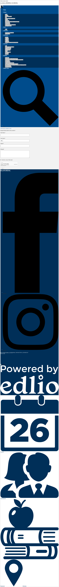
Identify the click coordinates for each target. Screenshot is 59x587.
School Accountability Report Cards (11, 63)
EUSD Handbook (8, 67)
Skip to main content (4, 0)
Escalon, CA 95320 (9, 352)
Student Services (8, 66)
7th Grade (7, 39)
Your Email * (2, 138)
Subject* (2, 143)
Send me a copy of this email (7, 159)
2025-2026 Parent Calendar (10, 18)
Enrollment (7, 57)
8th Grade (7, 40)
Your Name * (2, 132)
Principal (6, 15)
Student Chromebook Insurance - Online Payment (14, 59)
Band (6, 45)
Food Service (7, 22)
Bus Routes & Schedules (9, 62)
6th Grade (7, 38)
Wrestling (7, 54)
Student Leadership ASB (9, 47)
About (6, 14)
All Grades (7, 41)
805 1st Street (2, 352)
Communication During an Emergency (12, 21)
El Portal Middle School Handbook (11, 58)
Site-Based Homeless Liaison (10, 24)
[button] (31, 13)
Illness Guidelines (8, 25)
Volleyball (7, 53)
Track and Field (8, 52)
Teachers (6, 37)
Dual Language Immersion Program (11, 42)
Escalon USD (7, 33)
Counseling (7, 20)
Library (6, 19)
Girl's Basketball (8, 49)
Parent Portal (7, 60)
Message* (2, 149)
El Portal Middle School (9, 32)
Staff (6, 17)
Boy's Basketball (8, 48)
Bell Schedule (7, 23)
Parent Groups (7, 61)
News (6, 29)
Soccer (6, 51)
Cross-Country (7, 50)
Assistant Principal (8, 16)
